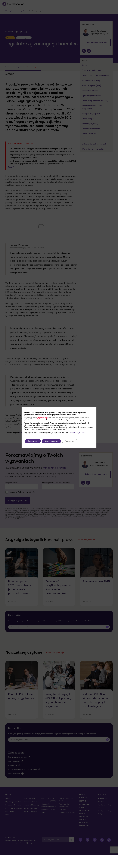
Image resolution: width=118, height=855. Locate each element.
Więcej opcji (69, 441)
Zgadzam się (32, 441)
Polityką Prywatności (77, 432)
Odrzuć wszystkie (51, 441)
